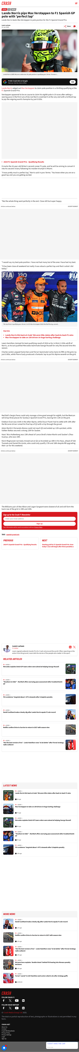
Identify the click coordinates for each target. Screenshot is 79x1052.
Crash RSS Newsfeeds (8, 1031)
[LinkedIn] (23, 1001)
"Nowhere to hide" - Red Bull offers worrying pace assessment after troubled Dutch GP (32, 683)
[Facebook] (4, 1001)
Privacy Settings (6, 1035)
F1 (9, 9)
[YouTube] (17, 1001)
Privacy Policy (38, 527)
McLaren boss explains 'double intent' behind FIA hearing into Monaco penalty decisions (42, 963)
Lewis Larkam (6, 25)
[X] (10, 1001)
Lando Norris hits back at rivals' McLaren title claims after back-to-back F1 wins (39, 335)
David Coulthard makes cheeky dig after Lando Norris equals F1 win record (29, 712)
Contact (4, 1029)
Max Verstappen (27, 88)
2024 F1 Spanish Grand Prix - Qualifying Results (20, 545)
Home (4, 9)
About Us (4, 1027)
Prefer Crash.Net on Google (18, 81)
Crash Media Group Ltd (12, 1012)
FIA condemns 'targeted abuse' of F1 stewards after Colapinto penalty (27, 697)
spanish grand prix (12, 534)
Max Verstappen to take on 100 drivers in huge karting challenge (33, 337)
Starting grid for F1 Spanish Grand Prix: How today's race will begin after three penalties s (58, 546)
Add (72, 82)
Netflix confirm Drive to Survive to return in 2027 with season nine (26, 727)
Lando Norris (7, 88)
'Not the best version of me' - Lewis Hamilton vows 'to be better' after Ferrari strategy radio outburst (33, 744)
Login (3, 1037)
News (13, 9)
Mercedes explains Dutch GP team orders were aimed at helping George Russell (31, 667)
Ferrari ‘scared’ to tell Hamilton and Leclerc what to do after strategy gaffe (41, 976)
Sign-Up (4, 1038)
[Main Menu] (76, 3)
